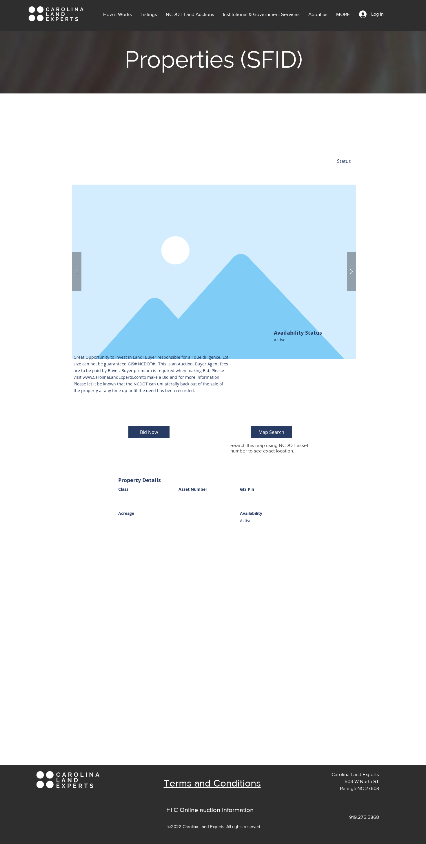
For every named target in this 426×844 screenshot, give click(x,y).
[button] (148, 14)
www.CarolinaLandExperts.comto (114, 377)
